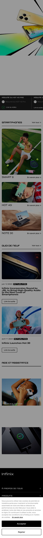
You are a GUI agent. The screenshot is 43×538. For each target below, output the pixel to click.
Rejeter (21, 532)
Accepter (21, 524)
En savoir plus (17, 517)
